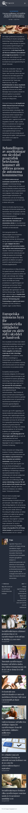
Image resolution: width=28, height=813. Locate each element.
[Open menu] (24, 3)
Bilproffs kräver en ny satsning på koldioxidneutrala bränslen (7, 588)
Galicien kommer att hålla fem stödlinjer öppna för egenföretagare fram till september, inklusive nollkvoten (14, 727)
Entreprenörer (14, 11)
